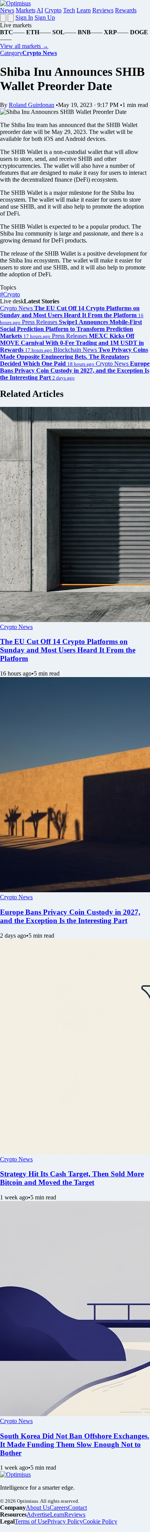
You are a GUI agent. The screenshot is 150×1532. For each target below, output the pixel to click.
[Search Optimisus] (11, 18)
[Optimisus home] (15, 3)
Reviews (102, 10)
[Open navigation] (3, 18)
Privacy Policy (65, 1521)
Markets (25, 10)
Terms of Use (31, 1521)
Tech (69, 10)
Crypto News (16, 627)
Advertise (38, 1514)
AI (40, 10)
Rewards (126, 10)
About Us (38, 1507)
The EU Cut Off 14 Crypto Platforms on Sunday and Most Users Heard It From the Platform (67, 649)
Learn (84, 10)
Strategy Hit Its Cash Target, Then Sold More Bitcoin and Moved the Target (72, 1178)
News (7, 10)
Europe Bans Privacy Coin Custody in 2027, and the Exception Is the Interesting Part (70, 916)
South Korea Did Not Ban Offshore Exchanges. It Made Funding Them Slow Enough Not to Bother (74, 1444)
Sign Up (45, 17)
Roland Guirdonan (31, 105)
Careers (59, 1507)
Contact (77, 1507)
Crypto (53, 10)
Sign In (24, 17)
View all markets (24, 46)
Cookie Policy (100, 1521)
